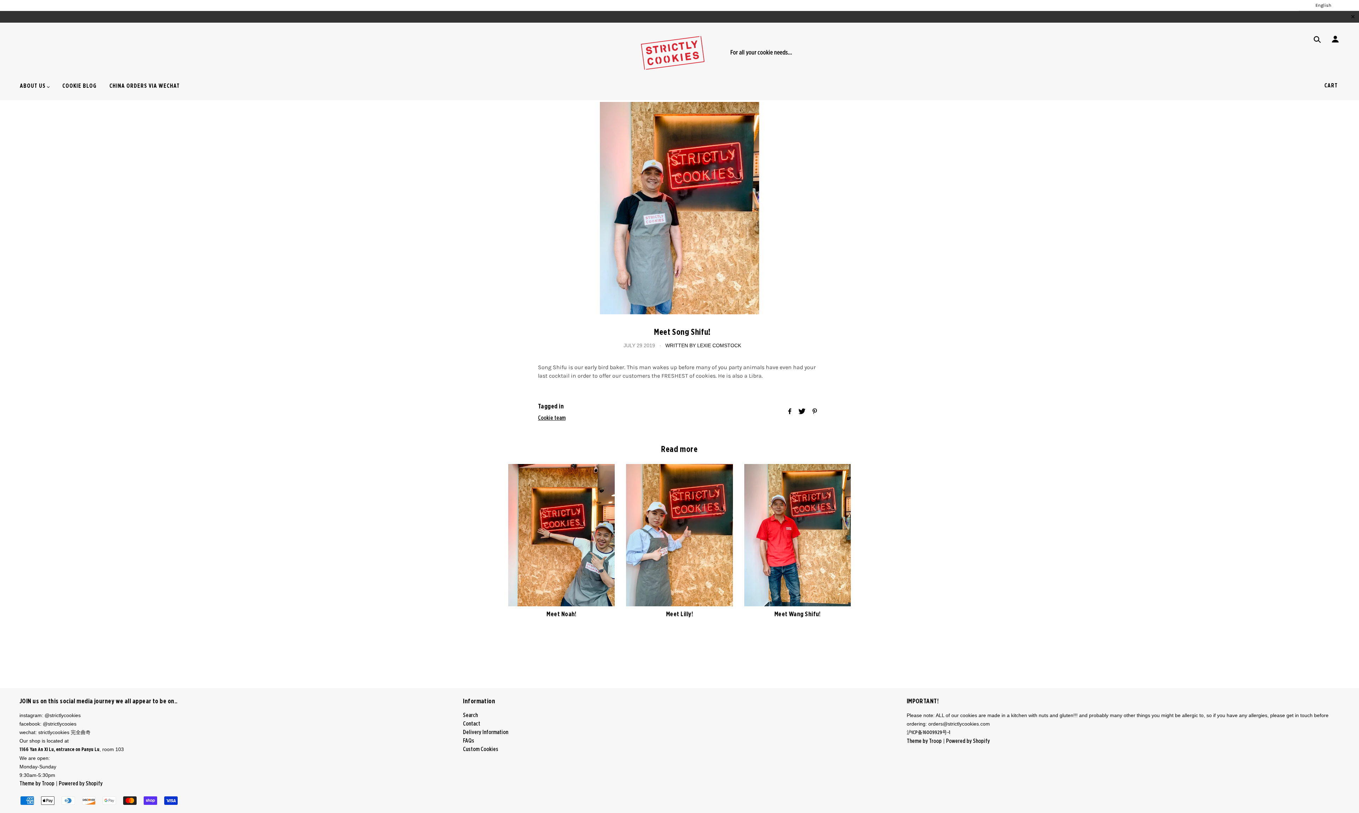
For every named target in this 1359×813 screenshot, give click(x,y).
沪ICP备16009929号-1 (929, 732)
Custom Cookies (480, 749)
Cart (1331, 85)
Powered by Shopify (81, 783)
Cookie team (552, 418)
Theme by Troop (37, 783)
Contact (471, 724)
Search (470, 715)
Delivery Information (485, 732)
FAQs (468, 741)
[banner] (679, 52)
